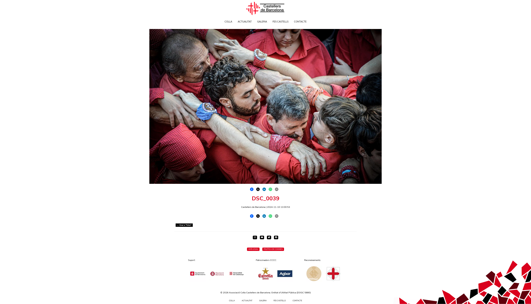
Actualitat (245, 21)
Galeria (262, 21)
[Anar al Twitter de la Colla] (269, 237)
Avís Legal (253, 249)
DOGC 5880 (303, 292)
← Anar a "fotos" (184, 225)
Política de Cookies (273, 249)
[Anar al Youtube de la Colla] (262, 237)
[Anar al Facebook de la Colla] (276, 237)
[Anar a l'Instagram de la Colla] (255, 237)
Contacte (300, 21)
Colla (228, 21)
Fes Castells (280, 21)
